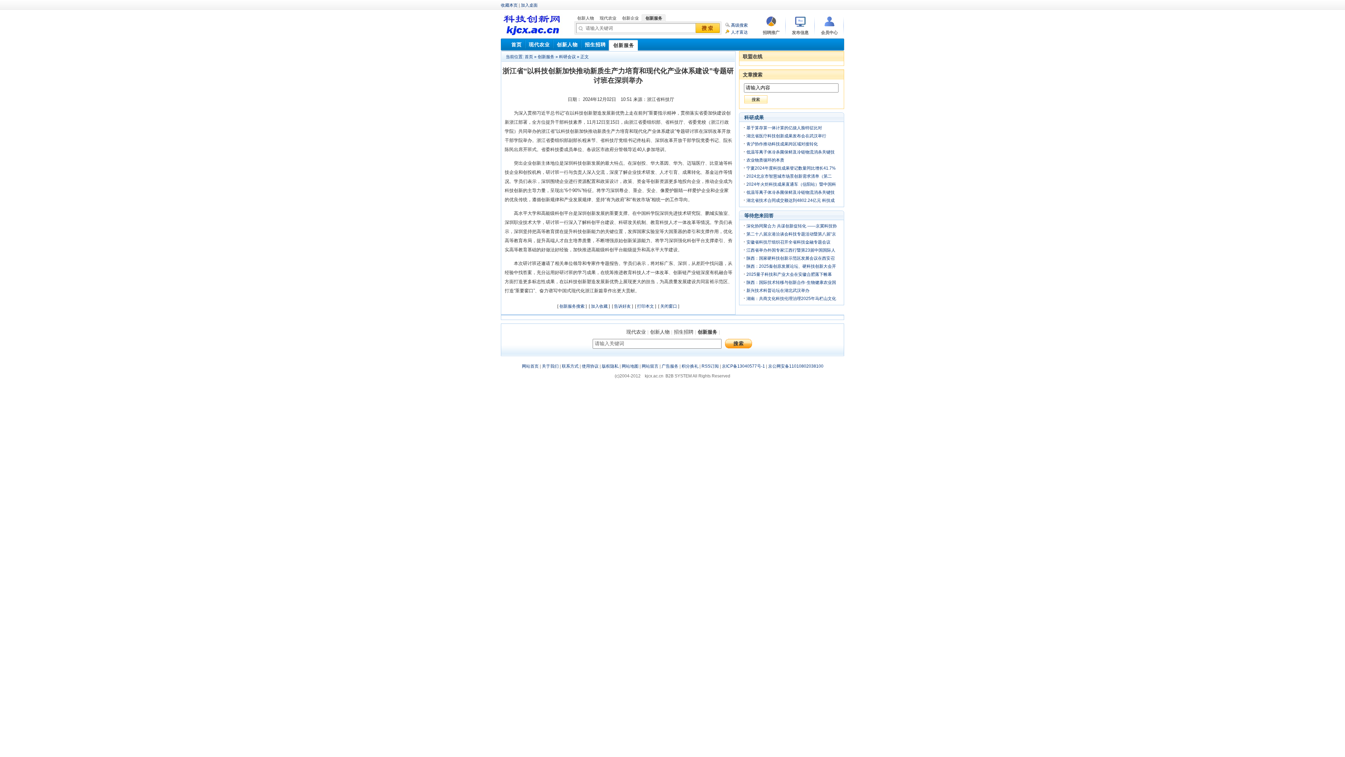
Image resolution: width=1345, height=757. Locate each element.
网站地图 (630, 366)
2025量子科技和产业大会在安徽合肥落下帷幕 (789, 274)
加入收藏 (599, 306)
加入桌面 (529, 5)
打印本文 (645, 306)
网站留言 (650, 366)
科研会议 (567, 56)
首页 (529, 56)
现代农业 (636, 332)
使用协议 (590, 366)
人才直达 (739, 32)
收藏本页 (509, 5)
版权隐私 (610, 366)
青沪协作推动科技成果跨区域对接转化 (782, 144)
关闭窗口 (668, 306)
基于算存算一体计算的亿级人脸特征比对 (784, 127)
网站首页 (530, 366)
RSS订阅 (710, 366)
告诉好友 (622, 306)
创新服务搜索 (572, 306)
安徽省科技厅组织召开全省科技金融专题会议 (788, 242)
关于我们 (550, 366)
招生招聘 (684, 332)
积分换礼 (690, 366)
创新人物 (660, 332)
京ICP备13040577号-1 (743, 366)
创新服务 (546, 56)
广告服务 (670, 366)
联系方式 (570, 366)
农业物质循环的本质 (765, 160)
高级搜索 (739, 25)
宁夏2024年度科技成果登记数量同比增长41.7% (791, 168)
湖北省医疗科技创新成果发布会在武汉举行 (786, 136)
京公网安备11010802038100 (795, 366)
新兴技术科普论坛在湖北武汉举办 (777, 290)
